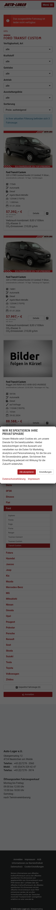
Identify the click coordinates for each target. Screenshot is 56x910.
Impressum (34, 479)
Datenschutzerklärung (14, 479)
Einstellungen (45, 472)
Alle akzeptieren (26, 472)
